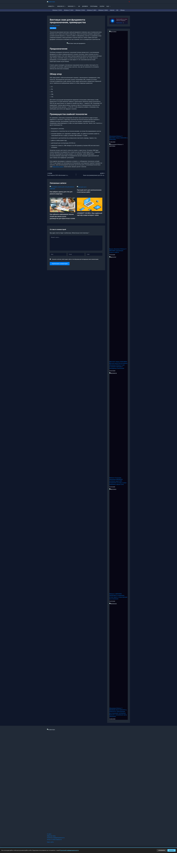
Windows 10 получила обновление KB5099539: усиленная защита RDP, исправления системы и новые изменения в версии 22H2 (117, 481)
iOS (117, 10)
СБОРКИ (102, 6)
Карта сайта (50, 842)
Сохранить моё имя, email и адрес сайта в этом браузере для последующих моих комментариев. (75, 259)
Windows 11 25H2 (80, 10)
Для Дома (53, 28)
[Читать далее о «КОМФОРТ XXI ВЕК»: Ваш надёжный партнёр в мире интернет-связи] (89, 204)
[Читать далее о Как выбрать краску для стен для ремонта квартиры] (62, 187)
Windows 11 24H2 (68, 10)
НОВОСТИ (51, 6)
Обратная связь (51, 836)
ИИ (79, 6)
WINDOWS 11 (71, 6)
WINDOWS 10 (60, 6)
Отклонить (161, 850)
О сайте (49, 834)
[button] (129, 2)
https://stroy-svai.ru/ (58, 166)
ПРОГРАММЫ (93, 6)
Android (112, 10)
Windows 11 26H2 (103, 10)
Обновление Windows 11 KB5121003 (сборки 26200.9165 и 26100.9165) (118, 137)
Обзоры (122, 10)
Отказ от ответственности (54, 839)
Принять (171, 850)
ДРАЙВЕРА (85, 6)
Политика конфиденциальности (56, 837)
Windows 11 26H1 (91, 10)
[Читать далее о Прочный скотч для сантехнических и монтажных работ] (81, 186)
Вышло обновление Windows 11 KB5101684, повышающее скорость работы (117, 250)
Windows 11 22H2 (57, 10)
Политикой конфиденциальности (69, 850)
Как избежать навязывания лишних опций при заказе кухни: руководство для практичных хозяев (62, 216)
